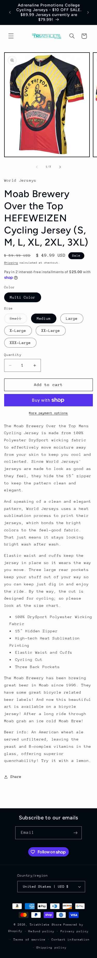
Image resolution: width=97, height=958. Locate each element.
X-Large (18, 331)
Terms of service (29, 939)
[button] (11, 36)
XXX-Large (20, 343)
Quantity (12, 355)
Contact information (70, 939)
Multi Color (23, 297)
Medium (44, 318)
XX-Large (50, 331)
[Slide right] (60, 167)
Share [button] (15, 777)
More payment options (48, 413)
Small (18, 319)
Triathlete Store (46, 924)
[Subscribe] (75, 832)
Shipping (11, 262)
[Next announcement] (88, 12)
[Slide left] (36, 167)
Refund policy (41, 931)
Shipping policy (51, 947)
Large (72, 318)
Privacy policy (74, 931)
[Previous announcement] (10, 12)
